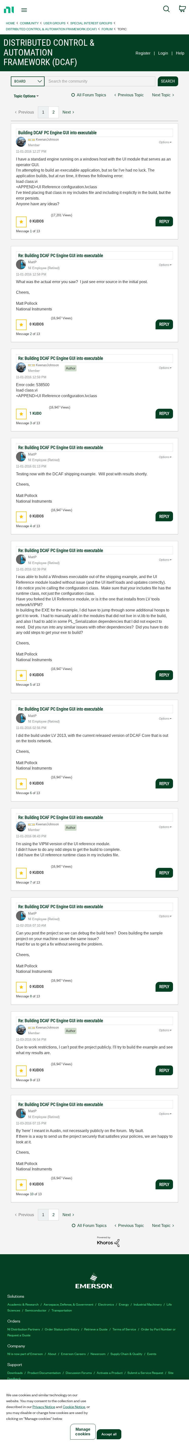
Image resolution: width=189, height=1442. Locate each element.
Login (163, 53)
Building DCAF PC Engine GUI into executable (57, 132)
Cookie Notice (74, 1406)
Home (10, 23)
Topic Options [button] (24, 96)
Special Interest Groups (91, 23)
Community (29, 23)
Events (151, 1353)
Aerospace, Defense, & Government (68, 1304)
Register (143, 53)
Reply (164, 221)
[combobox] (100, 81)
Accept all (109, 1434)
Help (180, 53)
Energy (124, 1304)
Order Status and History (62, 1329)
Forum (107, 29)
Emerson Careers (73, 1353)
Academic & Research (23, 1304)
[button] (21, 222)
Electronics (106, 1304)
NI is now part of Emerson (25, 1353)
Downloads (15, 1372)
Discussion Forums (79, 1372)
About (52, 1353)
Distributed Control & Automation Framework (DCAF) (51, 29)
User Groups (54, 23)
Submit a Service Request (145, 1372)
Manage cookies (82, 1431)
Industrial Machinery (148, 1304)
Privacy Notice (43, 1406)
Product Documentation (44, 1372)
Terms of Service (124, 1329)
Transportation (61, 1310)
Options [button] (164, 142)
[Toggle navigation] (29, 10)
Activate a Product (110, 1372)
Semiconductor (36, 1310)
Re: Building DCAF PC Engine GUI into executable (60, 255)
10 (31, 1194)
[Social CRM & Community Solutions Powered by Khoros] (108, 1241)
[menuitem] (166, 10)
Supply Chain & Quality (126, 1353)
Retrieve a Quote (96, 1329)
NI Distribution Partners (23, 1329)
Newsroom (98, 1353)
